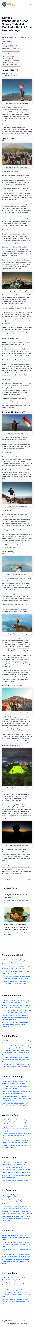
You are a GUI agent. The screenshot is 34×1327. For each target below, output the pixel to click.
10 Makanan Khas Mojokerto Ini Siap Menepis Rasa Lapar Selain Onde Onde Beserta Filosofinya (16, 927)
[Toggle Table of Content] (17, 54)
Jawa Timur (15, 900)
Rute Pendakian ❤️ (8, 58)
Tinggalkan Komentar (10, 932)
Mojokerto (21, 900)
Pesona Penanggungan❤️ (10, 64)
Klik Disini (9, 41)
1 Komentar (7, 900)
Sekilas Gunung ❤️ (8, 62)
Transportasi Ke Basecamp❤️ (11, 60)
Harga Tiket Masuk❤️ (8, 56)
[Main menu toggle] (30, 4)
